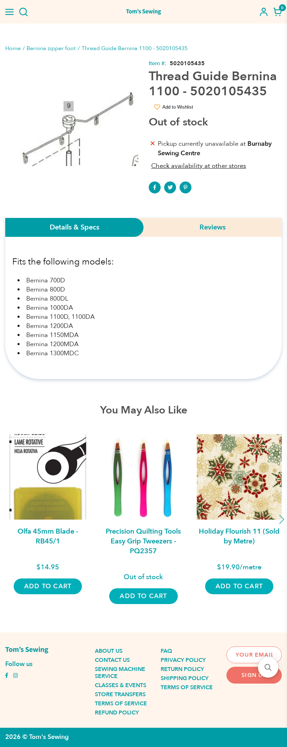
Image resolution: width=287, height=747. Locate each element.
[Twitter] (170, 187)
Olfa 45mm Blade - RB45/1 (48, 536)
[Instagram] (15, 676)
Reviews (213, 227)
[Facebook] (155, 187)
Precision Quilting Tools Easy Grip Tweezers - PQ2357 (143, 541)
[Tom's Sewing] (143, 12)
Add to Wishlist (177, 107)
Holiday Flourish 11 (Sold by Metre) (239, 536)
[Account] (263, 12)
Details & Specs (74, 227)
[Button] (23, 12)
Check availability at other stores (198, 166)
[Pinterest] (185, 187)
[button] (268, 667)
